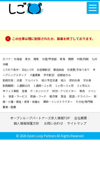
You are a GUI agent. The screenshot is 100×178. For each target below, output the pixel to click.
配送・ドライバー (80, 96)
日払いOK (28, 70)
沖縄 (5, 64)
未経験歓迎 (44, 70)
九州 (94, 59)
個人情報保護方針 (27, 123)
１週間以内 (23, 86)
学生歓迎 (49, 75)
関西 (71, 59)
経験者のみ (64, 75)
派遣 (19, 80)
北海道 (18, 59)
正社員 (87, 80)
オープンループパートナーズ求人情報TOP (40, 118)
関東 (36, 59)
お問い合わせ (53, 123)
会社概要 (80, 118)
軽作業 (54, 96)
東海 (63, 59)
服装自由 (59, 70)
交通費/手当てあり (78, 70)
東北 (28, 59)
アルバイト (32, 80)
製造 (64, 96)
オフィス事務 (11, 91)
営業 (25, 91)
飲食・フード (38, 96)
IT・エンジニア (39, 91)
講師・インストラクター (58, 102)
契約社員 (75, 80)
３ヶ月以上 (83, 86)
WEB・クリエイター (64, 91)
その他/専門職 (84, 102)
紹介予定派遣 (50, 80)
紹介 (64, 80)
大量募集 (35, 75)
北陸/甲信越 (49, 59)
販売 (82, 91)
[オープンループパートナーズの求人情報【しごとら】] (26, 7)
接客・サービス (18, 96)
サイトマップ (76, 123)
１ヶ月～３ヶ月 (64, 86)
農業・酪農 (9, 107)
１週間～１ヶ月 (42, 86)
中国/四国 (83, 59)
